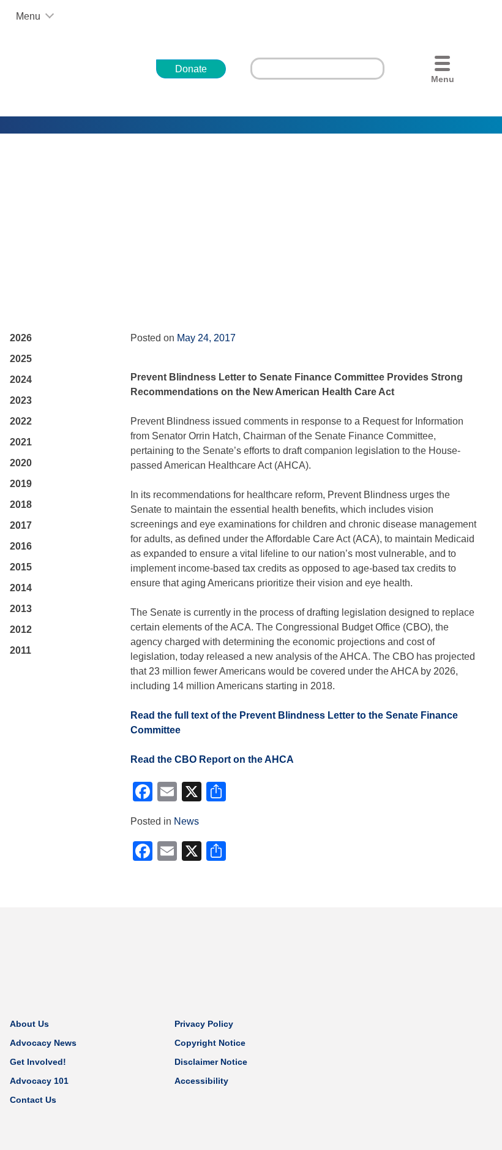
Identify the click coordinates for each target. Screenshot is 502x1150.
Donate (191, 69)
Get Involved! (38, 1062)
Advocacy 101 (39, 1081)
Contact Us (33, 1100)
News (186, 821)
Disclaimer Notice (210, 1062)
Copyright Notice (209, 1043)
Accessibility (201, 1081)
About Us (29, 1024)
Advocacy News (43, 1043)
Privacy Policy (203, 1024)
